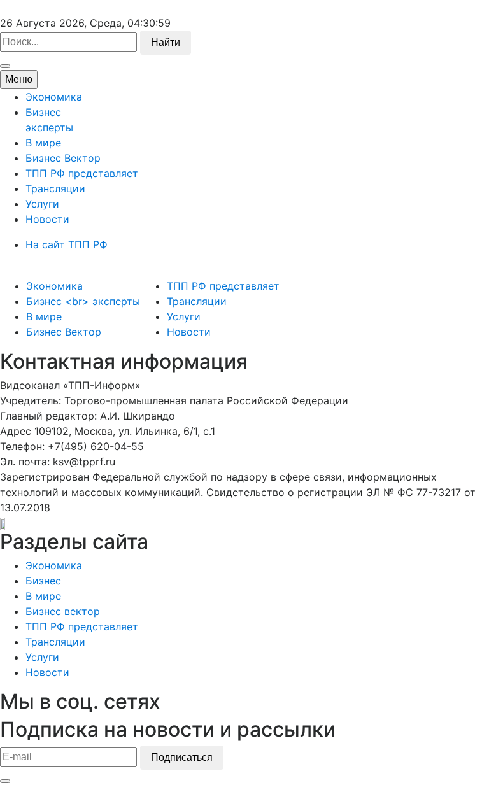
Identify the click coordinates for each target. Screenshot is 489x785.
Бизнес (43, 580)
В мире (43, 142)
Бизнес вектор (62, 611)
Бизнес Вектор (63, 158)
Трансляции (55, 188)
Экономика (53, 96)
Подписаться (182, 757)
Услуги (42, 203)
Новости (47, 219)
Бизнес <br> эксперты (83, 301)
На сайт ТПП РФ (66, 244)
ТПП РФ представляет (81, 173)
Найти (165, 42)
